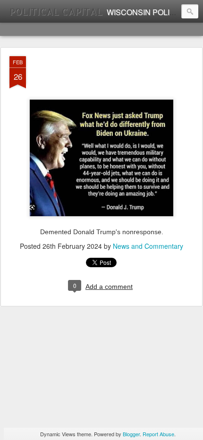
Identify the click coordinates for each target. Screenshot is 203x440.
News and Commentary (148, 246)
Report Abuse (158, 434)
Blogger (131, 434)
